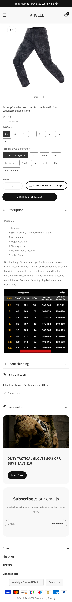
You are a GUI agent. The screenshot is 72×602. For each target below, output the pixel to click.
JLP (45, 162)
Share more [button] (14, 393)
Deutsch (53, 582)
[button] (36, 407)
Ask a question (17, 375)
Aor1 (24, 162)
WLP (44, 155)
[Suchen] (61, 15)
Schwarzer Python (15, 155)
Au (33, 155)
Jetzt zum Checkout (29, 196)
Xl (40, 133)
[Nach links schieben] (28, 97)
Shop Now (17, 475)
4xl (7, 141)
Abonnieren (57, 523)
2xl (49, 133)
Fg (35, 162)
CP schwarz (11, 170)
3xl (59, 133)
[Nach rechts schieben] (43, 97)
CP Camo (10, 162)
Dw (56, 162)
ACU (56, 155)
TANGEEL (29, 598)
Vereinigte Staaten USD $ (25, 582)
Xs (6, 133)
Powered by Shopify (45, 598)
